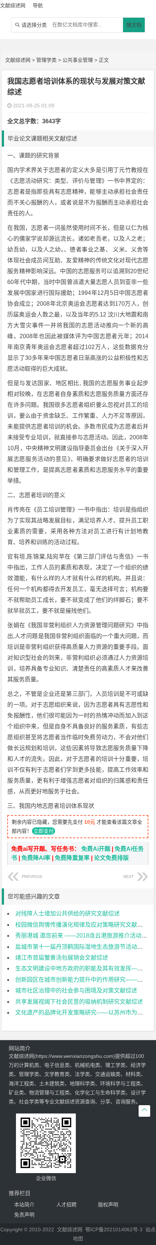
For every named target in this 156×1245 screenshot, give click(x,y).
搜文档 (133, 25)
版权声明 (108, 1204)
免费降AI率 (35, 858)
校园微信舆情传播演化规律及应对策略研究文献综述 (82, 925)
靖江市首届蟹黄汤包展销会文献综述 (61, 958)
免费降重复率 (72, 858)
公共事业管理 (77, 60)
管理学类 (46, 60)
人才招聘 (66, 1204)
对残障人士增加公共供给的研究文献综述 (67, 913)
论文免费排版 (111, 858)
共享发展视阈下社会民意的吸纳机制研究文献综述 (79, 1002)
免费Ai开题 (95, 849)
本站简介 (24, 1204)
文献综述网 (17, 60)
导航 (38, 5)
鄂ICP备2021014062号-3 (114, 1229)
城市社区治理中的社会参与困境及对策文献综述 (76, 990)
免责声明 (24, 1215)
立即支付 (43, 831)
